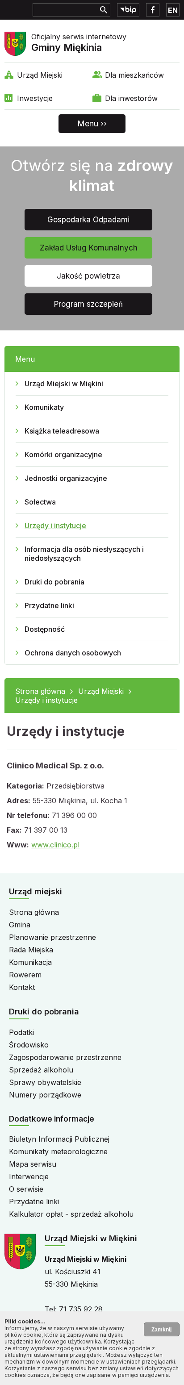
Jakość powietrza (88, 275)
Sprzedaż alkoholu (41, 1069)
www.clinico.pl (55, 844)
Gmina (19, 924)
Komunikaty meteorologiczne (58, 1151)
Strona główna (40, 691)
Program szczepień (88, 304)
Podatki (21, 1032)
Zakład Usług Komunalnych (89, 247)
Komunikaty (44, 407)
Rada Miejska (31, 949)
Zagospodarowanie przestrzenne (65, 1057)
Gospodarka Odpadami (88, 219)
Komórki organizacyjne (63, 454)
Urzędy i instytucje (55, 525)
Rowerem (25, 974)
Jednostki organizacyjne (66, 478)
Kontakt (22, 987)
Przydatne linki (49, 605)
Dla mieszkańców (134, 75)
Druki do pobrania (54, 581)
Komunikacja (30, 962)
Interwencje (29, 1176)
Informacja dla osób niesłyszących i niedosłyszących (84, 554)
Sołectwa (40, 501)
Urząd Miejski (40, 75)
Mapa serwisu (32, 1164)
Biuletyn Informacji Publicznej (59, 1139)
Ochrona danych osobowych (73, 652)
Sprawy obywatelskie (45, 1082)
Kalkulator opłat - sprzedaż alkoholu (71, 1214)
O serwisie (26, 1189)
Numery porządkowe (45, 1094)
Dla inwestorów (131, 98)
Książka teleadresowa (62, 430)
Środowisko (29, 1044)
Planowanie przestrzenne (52, 937)
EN (173, 10)
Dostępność (45, 629)
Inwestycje (35, 98)
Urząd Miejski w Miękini (64, 383)
